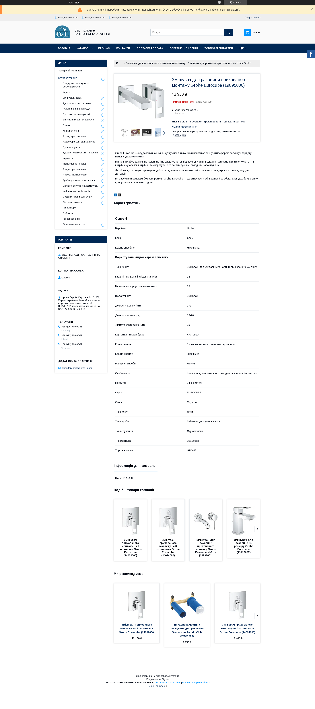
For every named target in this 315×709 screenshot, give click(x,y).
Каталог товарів (67, 78)
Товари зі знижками (218, 48)
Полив (66, 125)
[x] (119, 195)
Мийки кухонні (71, 130)
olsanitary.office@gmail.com (77, 367)
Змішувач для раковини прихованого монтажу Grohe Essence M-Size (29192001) (206, 547)
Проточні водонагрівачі (76, 114)
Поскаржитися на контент (168, 682)
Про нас (104, 48)
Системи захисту (72, 202)
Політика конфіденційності (196, 682)
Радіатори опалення (74, 169)
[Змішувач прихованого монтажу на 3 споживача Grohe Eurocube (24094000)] (168, 517)
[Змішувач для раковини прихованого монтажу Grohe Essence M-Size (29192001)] (206, 517)
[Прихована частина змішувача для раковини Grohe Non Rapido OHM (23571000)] (187, 601)
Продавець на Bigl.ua (157, 679)
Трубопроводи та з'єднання (79, 180)
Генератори (69, 207)
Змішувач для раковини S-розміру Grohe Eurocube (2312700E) (244, 546)
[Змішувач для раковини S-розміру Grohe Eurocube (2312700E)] (243, 517)
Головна (64, 48)
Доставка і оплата (150, 48)
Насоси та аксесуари (75, 174)
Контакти (123, 48)
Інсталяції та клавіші (74, 163)
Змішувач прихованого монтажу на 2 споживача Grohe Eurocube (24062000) (131, 547)
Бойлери (68, 213)
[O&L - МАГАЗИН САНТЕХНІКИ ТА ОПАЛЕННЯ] (62, 38)
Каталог (82, 48)
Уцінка (66, 92)
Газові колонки (71, 218)
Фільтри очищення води (76, 108)
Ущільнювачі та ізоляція (76, 191)
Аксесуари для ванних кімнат (79, 141)
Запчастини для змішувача (78, 119)
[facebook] (115, 195)
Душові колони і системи (77, 103)
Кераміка (68, 158)
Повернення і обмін (184, 48)
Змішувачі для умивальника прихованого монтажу (156, 63)
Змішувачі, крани (72, 97)
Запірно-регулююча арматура (80, 185)
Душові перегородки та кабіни (80, 152)
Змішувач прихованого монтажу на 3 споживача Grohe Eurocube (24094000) (168, 547)
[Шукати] (228, 32)
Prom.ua (174, 676)
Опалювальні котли (74, 224)
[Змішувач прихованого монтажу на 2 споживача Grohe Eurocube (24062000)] (130, 517)
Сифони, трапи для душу (77, 196)
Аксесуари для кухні (74, 136)
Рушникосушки (71, 147)
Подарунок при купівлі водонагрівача (76, 85)
